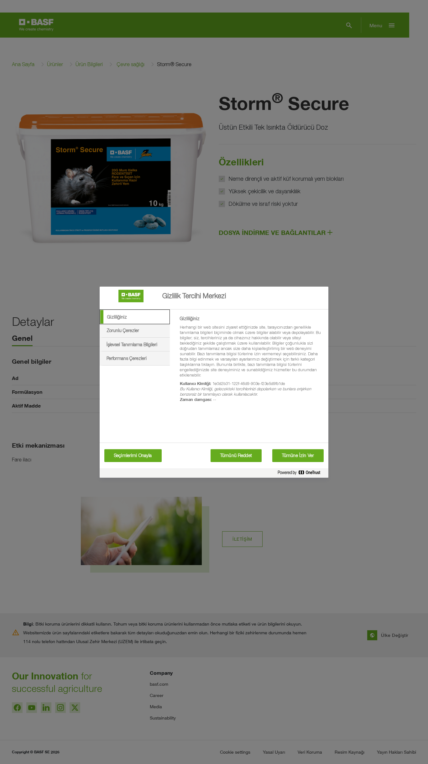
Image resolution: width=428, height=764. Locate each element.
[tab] (134, 317)
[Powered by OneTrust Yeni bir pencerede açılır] (301, 474)
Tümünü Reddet (236, 455)
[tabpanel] (251, 362)
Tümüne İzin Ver (298, 455)
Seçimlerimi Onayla (133, 455)
